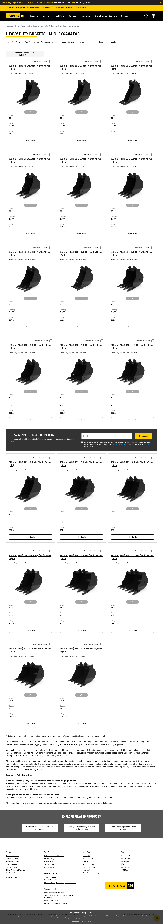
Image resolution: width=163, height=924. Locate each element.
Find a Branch (46, 8)
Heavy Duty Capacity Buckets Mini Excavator (81, 828)
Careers (69, 8)
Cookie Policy (49, 861)
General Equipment (63, 2)
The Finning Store (89, 867)
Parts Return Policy (51, 900)
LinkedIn (126, 861)
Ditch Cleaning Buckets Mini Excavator (123, 828)
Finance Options (33, 8)
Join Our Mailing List (13, 867)
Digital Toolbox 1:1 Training (15, 870)
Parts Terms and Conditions (54, 892)
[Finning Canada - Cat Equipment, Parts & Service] (15, 16)
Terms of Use (49, 864)
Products (34, 15)
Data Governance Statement (54, 856)
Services (72, 15)
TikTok (125, 870)
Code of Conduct (50, 877)
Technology (86, 15)
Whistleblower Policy (51, 880)
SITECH (85, 861)
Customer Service (12, 859)
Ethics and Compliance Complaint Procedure (60, 883)
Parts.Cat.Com (88, 859)
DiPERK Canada (88, 864)
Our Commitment (50, 867)
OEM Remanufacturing (91, 873)
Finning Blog (87, 856)
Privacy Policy (49, 859)
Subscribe (143, 436)
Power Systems (83, 2)
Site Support (10, 873)
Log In (152, 8)
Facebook (126, 856)
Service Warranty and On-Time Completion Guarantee (59, 897)
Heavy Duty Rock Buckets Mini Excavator (39, 828)
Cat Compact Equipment (16, 8)
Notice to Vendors (12, 856)
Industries (47, 15)
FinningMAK (87, 870)
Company (125, 15)
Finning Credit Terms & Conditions (56, 903)
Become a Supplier (12, 861)
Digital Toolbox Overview (106, 15)
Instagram (126, 859)
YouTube (126, 867)
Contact (146, 16)
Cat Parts (60, 15)
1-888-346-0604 (80, 8)
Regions (153, 16)
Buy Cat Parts (59, 8)
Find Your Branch (12, 864)
